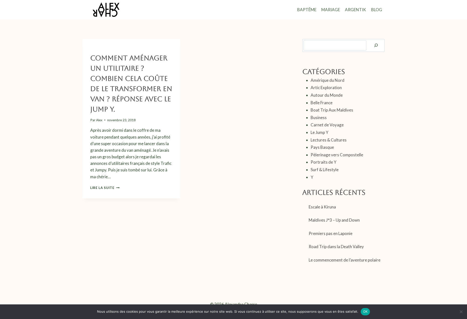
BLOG (376, 9)
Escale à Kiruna (322, 206)
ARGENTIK (355, 9)
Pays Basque (322, 147)
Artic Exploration (326, 87)
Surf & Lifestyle (122, 49)
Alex (99, 120)
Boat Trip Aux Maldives (332, 110)
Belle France (321, 102)
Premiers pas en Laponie (330, 233)
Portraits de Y (323, 162)
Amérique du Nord (327, 80)
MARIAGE (330, 9)
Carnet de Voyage (327, 124)
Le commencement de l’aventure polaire (344, 260)
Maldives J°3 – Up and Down (334, 220)
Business (319, 117)
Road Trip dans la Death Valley (336, 246)
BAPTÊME (306, 9)
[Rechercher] (376, 45)
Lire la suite (104, 188)
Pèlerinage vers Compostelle (337, 154)
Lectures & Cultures (329, 139)
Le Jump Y (98, 49)
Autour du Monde (327, 95)
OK (365, 311)
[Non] (460, 311)
